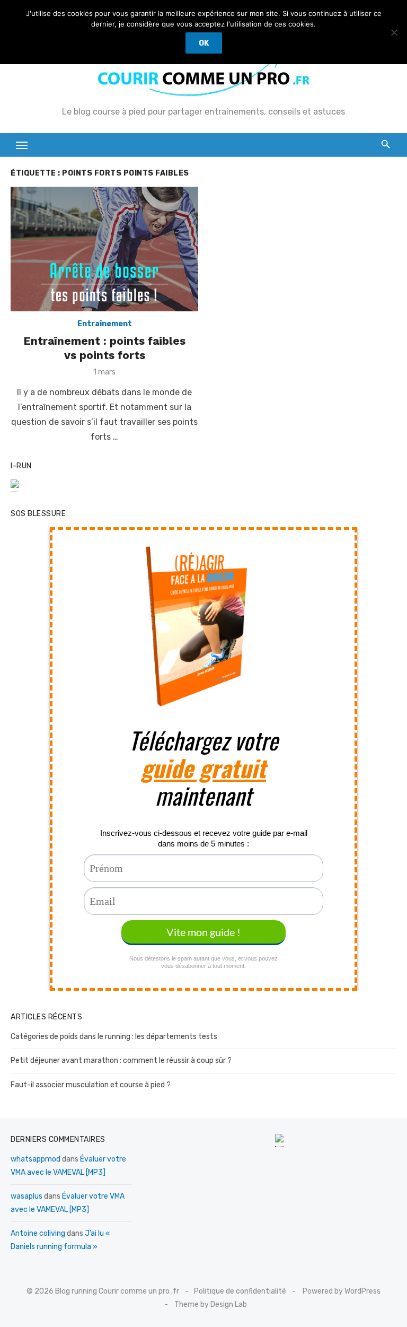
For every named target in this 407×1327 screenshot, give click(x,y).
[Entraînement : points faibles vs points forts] (104, 249)
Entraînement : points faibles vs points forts (104, 347)
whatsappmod (35, 1159)
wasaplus (26, 1196)
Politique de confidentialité (240, 1291)
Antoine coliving (38, 1233)
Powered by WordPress (342, 1291)
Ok (204, 43)
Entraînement (104, 323)
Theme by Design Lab (210, 1304)
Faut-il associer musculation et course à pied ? (91, 1084)
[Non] (393, 32)
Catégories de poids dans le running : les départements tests (114, 1036)
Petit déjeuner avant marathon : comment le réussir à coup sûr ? (121, 1060)
